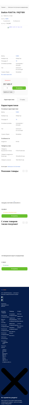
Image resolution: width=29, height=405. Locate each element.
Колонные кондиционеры (5, 333)
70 (16, 61)
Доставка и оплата (12, 332)
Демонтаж (20, 316)
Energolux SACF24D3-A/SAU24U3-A (11, 203)
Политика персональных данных (5, 305)
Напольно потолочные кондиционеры (18, 7)
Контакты (11, 335)
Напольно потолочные (14, 166)
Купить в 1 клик (8, 92)
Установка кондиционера (13, 314)
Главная (3, 7)
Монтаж (19, 314)
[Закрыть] (14, 394)
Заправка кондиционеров (13, 328)
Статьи (19, 323)
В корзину (19, 88)
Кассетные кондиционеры (5, 325)
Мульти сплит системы (3, 321)
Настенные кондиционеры (5, 316)
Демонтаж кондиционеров (13, 324)
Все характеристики (6, 74)
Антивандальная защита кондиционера (13, 255)
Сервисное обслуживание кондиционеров (13, 319)
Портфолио (20, 321)
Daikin (6, 18)
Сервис (19, 318)
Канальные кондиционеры (5, 329)
